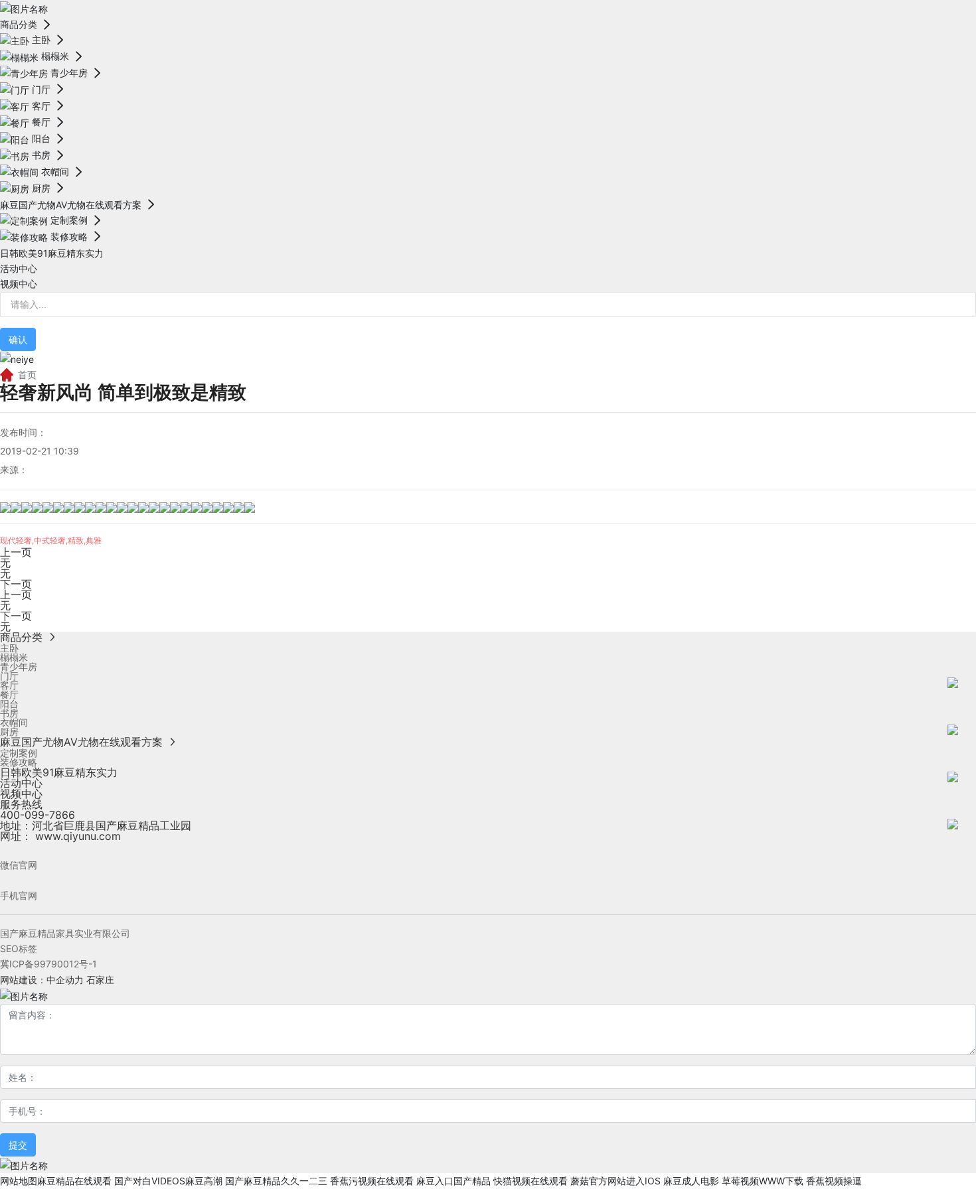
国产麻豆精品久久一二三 (276, 1180)
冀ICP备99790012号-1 (48, 963)
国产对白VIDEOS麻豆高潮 (168, 1180)
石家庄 (100, 979)
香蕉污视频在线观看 (372, 1180)
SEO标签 (18, 948)
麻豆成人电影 (691, 1180)
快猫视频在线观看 (530, 1180)
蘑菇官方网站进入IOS (615, 1180)
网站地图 (18, 1180)
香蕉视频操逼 (834, 1180)
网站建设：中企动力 (42, 979)
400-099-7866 (37, 814)
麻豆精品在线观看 (74, 1180)
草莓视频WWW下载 (762, 1180)
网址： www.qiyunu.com (60, 836)
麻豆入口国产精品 (453, 1180)
